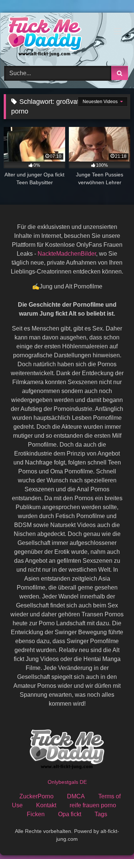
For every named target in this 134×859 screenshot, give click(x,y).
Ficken (36, 814)
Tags (101, 814)
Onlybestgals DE (67, 782)
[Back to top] (111, 837)
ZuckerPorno (36, 796)
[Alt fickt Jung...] (55, 38)
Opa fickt (69, 814)
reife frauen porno (93, 805)
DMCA (76, 796)
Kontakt (46, 805)
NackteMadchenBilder (67, 253)
